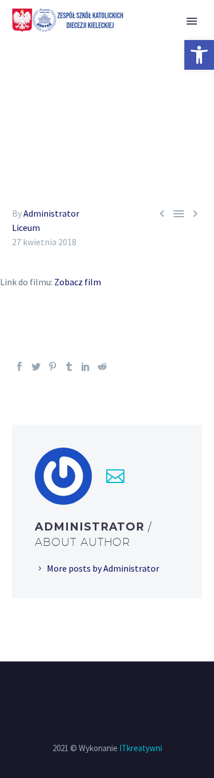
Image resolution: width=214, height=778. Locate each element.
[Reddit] (102, 366)
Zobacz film (77, 282)
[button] (199, 55)
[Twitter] (36, 366)
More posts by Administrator (103, 568)
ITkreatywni (140, 748)
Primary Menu (191, 21)
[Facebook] (19, 366)
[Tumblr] (69, 366)
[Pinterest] (52, 366)
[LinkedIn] (85, 366)
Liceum (26, 227)
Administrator (51, 213)
